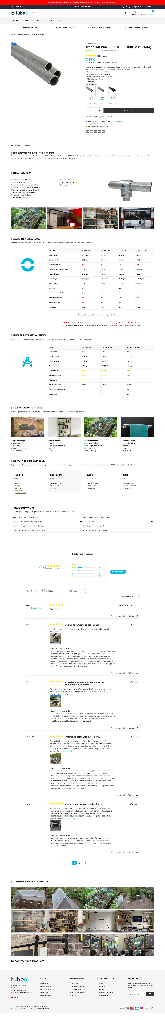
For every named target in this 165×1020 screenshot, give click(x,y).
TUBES (38, 20)
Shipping (98, 62)
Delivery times (103, 995)
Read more (67, 751)
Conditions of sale (46, 989)
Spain (149, 7)
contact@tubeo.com (19, 990)
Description (15, 145)
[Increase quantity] (99, 110)
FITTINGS (25, 20)
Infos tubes (73, 995)
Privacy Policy (45, 992)
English (139, 7)
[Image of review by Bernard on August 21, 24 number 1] (55, 701)
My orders (102, 989)
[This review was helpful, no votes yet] (133, 616)
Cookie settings (45, 995)
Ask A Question (106, 116)
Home (15, 20)
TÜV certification (75, 989)
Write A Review (118, 572)
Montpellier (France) (19, 985)
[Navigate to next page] (96, 863)
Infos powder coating (77, 986)
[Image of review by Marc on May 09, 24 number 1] (55, 825)
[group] (46, 77)
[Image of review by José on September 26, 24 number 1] (55, 638)
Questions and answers (77, 992)
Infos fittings (74, 983)
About (101, 983)
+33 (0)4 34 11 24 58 (19, 988)
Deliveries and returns (106, 992)
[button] (77, 77)
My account (103, 986)
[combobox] (56, 591)
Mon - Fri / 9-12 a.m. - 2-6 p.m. (22, 992)
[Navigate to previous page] (69, 863)
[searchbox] (33, 591)
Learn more (118, 121)
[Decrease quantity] (88, 110)
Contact (60, 20)
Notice (49, 20)
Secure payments (46, 986)
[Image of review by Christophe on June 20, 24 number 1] (55, 758)
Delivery (28, 145)
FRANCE (16, 997)
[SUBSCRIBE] (150, 994)
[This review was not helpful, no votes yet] (137, 616)
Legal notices (44, 983)
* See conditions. (20, 493)
